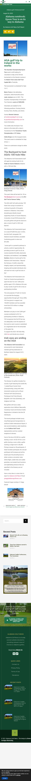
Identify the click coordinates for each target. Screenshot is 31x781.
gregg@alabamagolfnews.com (13, 478)
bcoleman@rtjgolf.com (12, 117)
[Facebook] (14, 653)
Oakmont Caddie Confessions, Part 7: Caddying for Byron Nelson (20, 718)
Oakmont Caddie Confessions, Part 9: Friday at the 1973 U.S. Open (20, 689)
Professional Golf (19, 10)
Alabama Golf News (15, 476)
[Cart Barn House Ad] (15, 501)
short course (12, 197)
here (8, 334)
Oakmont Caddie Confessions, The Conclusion (18, 555)
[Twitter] (17, 653)
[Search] (26, 521)
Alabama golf (10, 10)
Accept (4, 778)
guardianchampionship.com (14, 119)
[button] (5, 32)
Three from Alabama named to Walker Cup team (18, 545)
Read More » (12, 538)
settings (18, 775)
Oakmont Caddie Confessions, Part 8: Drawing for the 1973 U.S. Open (20, 704)
